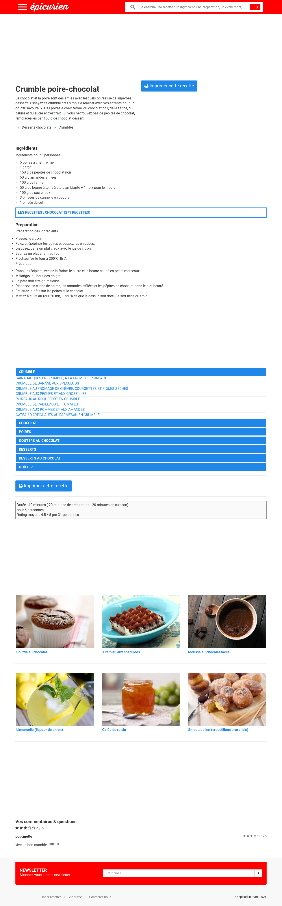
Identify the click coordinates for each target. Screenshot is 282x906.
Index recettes (51, 897)
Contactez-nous (100, 897)
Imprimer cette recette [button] (171, 85)
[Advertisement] (141, 46)
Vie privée (75, 897)
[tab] (141, 371)
